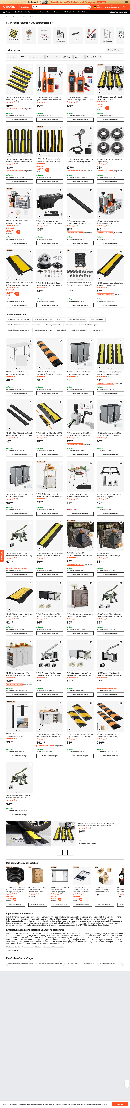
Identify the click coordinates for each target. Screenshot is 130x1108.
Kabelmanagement (35, 17)
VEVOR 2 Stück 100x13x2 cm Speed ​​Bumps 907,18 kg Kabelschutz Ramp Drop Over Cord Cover (19, 435)
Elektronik (25, 17)
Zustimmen (120, 1104)
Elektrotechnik (17, 17)
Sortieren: (111, 50)
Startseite (8, 17)
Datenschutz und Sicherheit (99, 1104)
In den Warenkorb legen (19, 119)
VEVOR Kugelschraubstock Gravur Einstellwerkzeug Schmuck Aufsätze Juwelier (49, 285)
